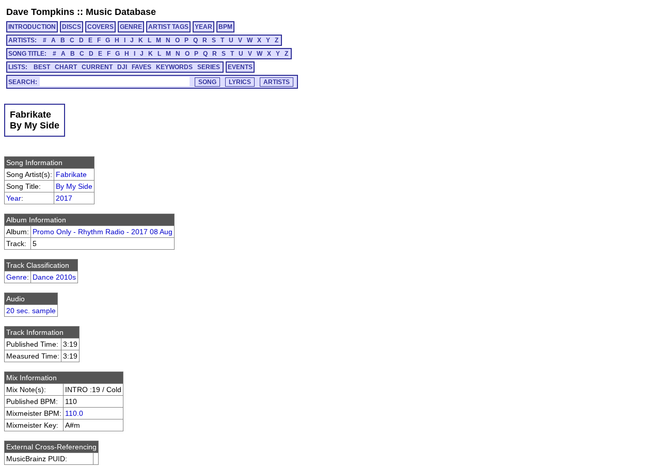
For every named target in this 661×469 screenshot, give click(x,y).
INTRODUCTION (32, 26)
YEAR (203, 26)
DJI (122, 67)
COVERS (100, 26)
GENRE (131, 26)
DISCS (71, 26)
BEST (42, 67)
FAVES (141, 67)
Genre (16, 277)
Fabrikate (71, 174)
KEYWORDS (174, 67)
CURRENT (97, 67)
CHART (66, 67)
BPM (225, 26)
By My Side (74, 186)
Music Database (121, 12)
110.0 (74, 413)
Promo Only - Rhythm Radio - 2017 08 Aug (102, 232)
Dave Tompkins (40, 12)
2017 (64, 198)
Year (13, 198)
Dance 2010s (54, 277)
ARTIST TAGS (168, 26)
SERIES (208, 67)
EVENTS (240, 67)
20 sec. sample (31, 310)
